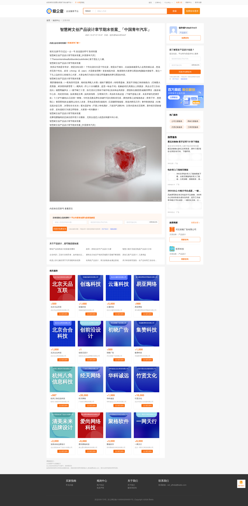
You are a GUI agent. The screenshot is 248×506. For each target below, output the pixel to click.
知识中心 (56, 20)
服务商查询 (132, 487)
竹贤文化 (138, 398)
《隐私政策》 (113, 229)
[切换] (82, 2)
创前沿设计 (83, 352)
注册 (200, 2)
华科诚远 (110, 398)
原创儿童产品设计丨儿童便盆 (134, 254)
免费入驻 (179, 2)
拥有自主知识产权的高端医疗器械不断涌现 (103, 254)
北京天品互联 (56, 306)
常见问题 (69, 485)
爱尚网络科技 (84, 444)
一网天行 (138, 444)
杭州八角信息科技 (58, 398)
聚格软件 (110, 444)
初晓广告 (110, 352)
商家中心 (188, 2)
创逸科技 (82, 306)
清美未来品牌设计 (58, 444)
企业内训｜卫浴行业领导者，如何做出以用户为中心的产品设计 (67, 254)
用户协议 (100, 485)
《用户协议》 (105, 229)
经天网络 (82, 398)
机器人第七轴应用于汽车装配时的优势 (65, 260)
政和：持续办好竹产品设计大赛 (98, 249)
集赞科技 (138, 352)
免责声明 (100, 487)
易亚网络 (138, 306)
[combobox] (132, 11)
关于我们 (131, 485)
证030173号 (101, 499)
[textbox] (138, 11)
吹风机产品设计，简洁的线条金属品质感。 (103, 260)
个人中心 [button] (167, 2)
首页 (150, 2)
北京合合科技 (56, 352)
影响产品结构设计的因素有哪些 (62, 249)
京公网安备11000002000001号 (120, 499)
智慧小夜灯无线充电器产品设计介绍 (136, 249)
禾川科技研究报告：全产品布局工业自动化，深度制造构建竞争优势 (139, 260)
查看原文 (69, 208)
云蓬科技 (110, 306)
